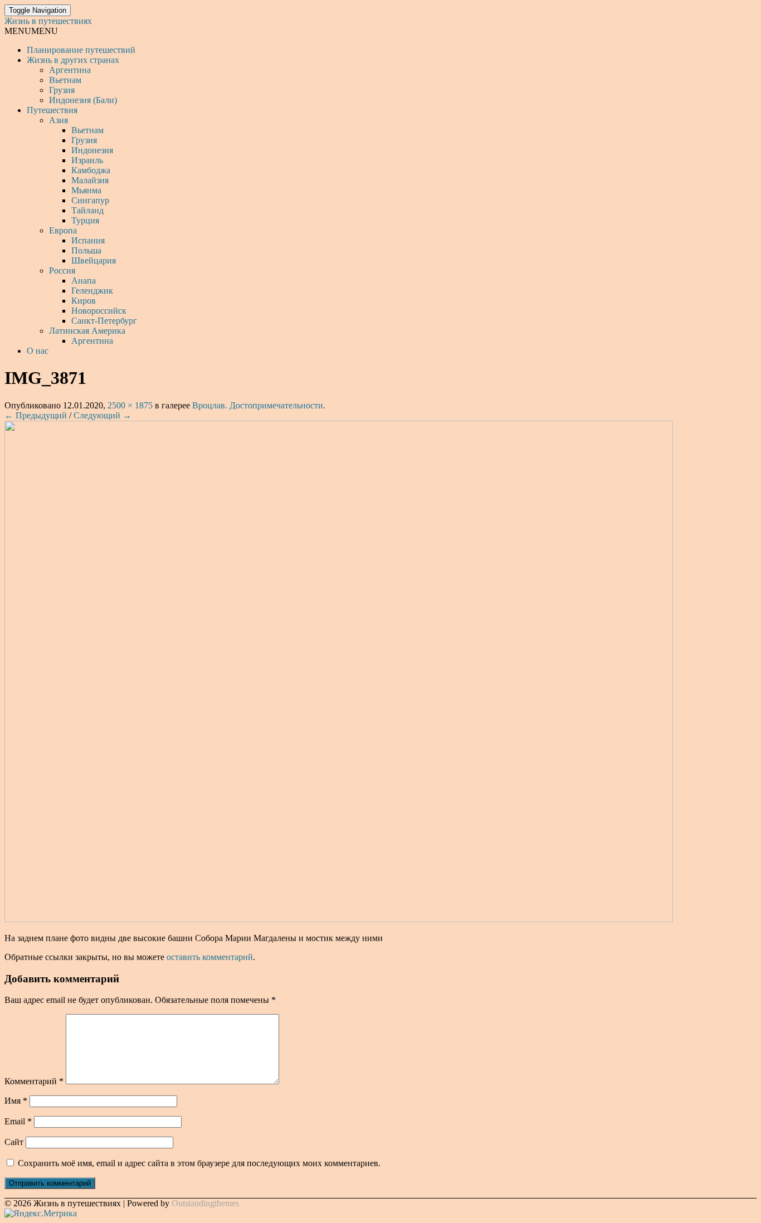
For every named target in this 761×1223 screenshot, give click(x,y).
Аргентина (70, 70)
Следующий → (102, 415)
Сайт (13, 1142)
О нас (37, 350)
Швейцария (93, 260)
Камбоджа (90, 170)
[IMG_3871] (338, 919)
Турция (85, 220)
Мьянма (86, 190)
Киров (83, 300)
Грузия (62, 90)
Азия (58, 120)
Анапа (83, 280)
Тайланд (87, 210)
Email (18, 1121)
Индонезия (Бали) (83, 100)
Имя (15, 1100)
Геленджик (92, 290)
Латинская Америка (87, 330)
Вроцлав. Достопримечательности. (258, 405)
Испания (88, 240)
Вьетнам (65, 80)
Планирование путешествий (81, 50)
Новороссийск (98, 310)
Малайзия (90, 180)
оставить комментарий (210, 957)
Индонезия (92, 150)
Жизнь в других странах (73, 60)
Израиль (87, 160)
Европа (63, 230)
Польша (86, 250)
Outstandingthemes (205, 1203)
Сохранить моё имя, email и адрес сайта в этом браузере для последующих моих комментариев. (199, 1163)
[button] (31, 31)
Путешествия (52, 110)
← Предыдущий (35, 415)
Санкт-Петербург (104, 320)
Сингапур (90, 200)
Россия (62, 270)
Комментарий (34, 1081)
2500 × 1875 (130, 405)
